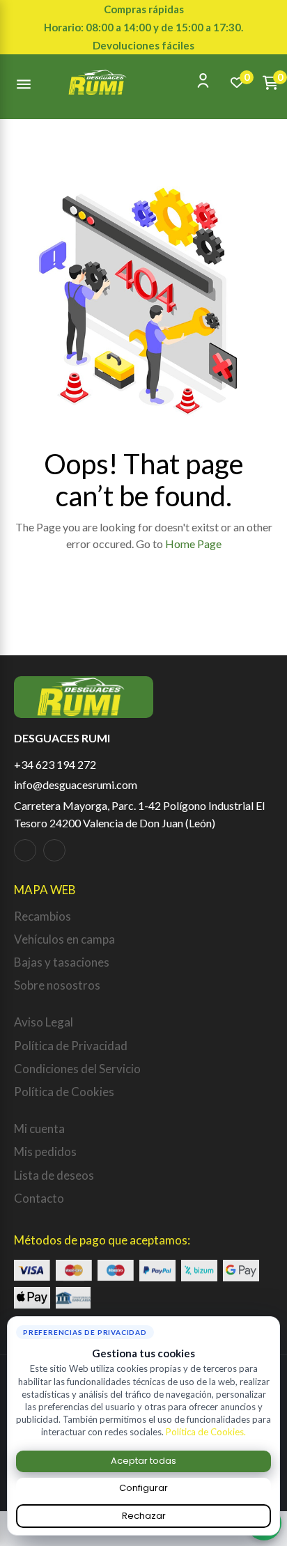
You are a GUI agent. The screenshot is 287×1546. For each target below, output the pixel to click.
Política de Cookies (64, 1091)
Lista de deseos (54, 1175)
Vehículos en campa (64, 939)
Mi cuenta (39, 1128)
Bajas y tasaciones (61, 962)
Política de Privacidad (70, 1045)
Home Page (193, 543)
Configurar (143, 1487)
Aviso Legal (43, 1022)
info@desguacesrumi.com (75, 784)
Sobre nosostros (57, 985)
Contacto (39, 1198)
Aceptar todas (143, 1460)
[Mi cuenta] (203, 80)
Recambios (42, 916)
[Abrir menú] (23, 82)
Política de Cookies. (206, 1431)
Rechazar (144, 1515)
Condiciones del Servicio (77, 1068)
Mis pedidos (45, 1151)
